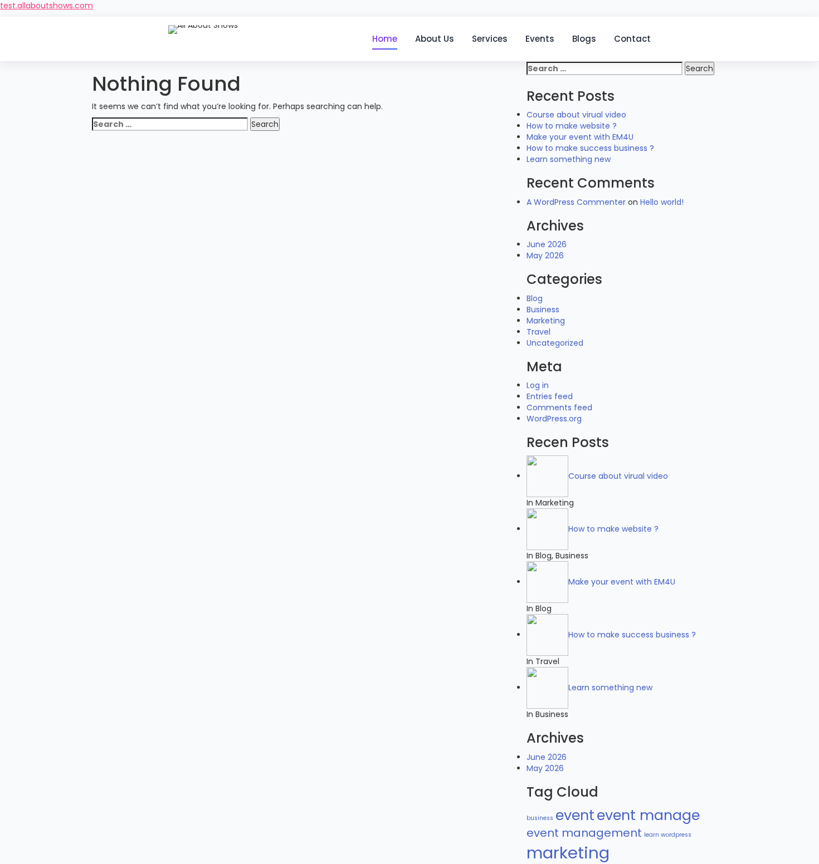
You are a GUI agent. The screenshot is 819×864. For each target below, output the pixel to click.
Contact (632, 39)
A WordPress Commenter (576, 202)
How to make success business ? (590, 148)
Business (542, 309)
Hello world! (662, 202)
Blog (534, 298)
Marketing (545, 320)
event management (584, 833)
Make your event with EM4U (579, 137)
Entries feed (549, 396)
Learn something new (568, 159)
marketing (568, 852)
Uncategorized (554, 342)
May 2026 (545, 255)
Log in (537, 385)
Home (384, 39)
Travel (538, 331)
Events (539, 39)
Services (490, 39)
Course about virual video (576, 114)
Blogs (584, 39)
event (574, 815)
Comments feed (559, 407)
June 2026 (546, 244)
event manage (648, 815)
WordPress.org (554, 418)
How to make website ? (571, 125)
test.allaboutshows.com (46, 5)
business (539, 818)
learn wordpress (667, 835)
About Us (434, 39)
